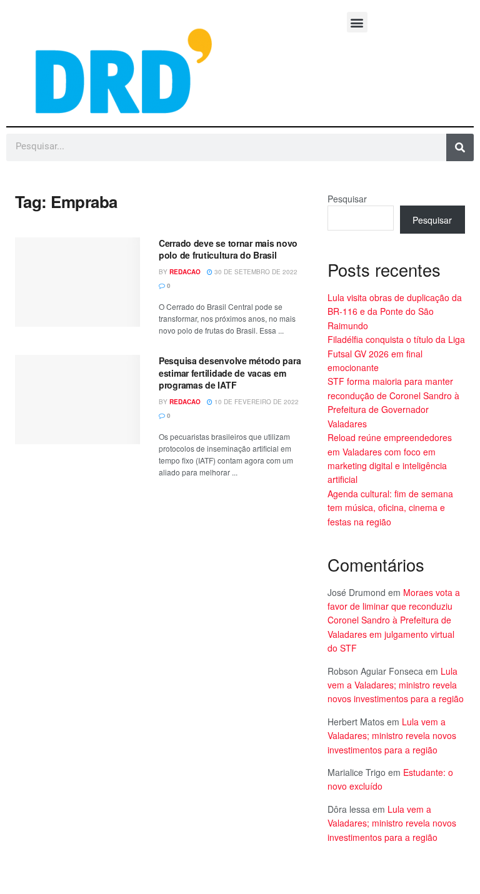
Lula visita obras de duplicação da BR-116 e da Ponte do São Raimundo (395, 311)
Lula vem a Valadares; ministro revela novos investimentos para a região (396, 685)
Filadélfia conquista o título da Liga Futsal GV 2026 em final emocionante (396, 353)
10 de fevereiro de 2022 (255, 401)
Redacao (185, 271)
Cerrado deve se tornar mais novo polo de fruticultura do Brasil (228, 249)
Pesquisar (347, 198)
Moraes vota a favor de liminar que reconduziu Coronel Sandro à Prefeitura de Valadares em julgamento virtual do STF (394, 620)
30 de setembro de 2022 (255, 271)
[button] (357, 22)
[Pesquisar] (460, 147)
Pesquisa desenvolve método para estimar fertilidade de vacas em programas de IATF (230, 372)
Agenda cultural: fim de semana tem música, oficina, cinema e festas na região (390, 507)
